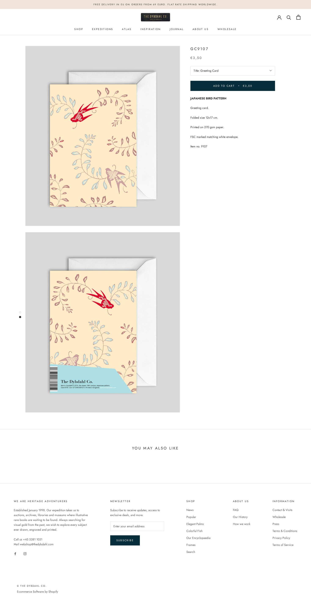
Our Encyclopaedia (198, 538)
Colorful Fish (194, 531)
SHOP (78, 29)
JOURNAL (177, 29)
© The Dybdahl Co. (32, 586)
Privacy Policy (281, 538)
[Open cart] (298, 17)
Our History (240, 517)
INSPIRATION (150, 29)
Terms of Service (282, 545)
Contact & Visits (282, 510)
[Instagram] (24, 553)
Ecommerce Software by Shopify (37, 591)
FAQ (235, 510)
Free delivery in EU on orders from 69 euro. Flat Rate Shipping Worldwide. (155, 4)
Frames (190, 545)
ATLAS (126, 29)
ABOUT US (201, 29)
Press (275, 524)
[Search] (289, 17)
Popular (191, 517)
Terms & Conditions (284, 531)
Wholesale (279, 517)
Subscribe (125, 540)
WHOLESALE (227, 29)
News (190, 510)
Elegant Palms (195, 524)
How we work (241, 524)
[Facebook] (15, 553)
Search (190, 552)
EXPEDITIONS (102, 29)
